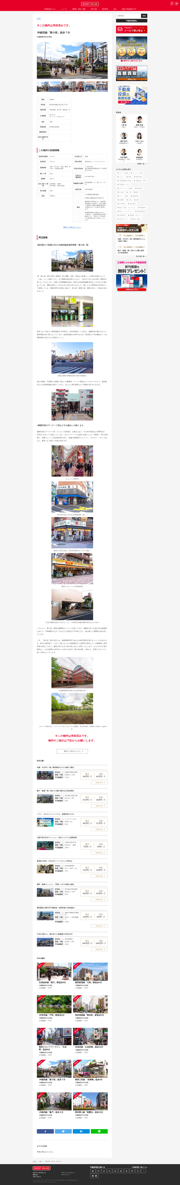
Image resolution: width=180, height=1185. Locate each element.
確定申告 (140, 188)
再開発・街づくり (135, 215)
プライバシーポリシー (68, 1172)
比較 (137, 200)
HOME (34, 1161)
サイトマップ (65, 1174)
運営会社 (35, 1174)
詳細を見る (99, 782)
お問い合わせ (37, 1176)
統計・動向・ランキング (127, 207)
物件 (40, 1161)
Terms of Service (71, 1180)
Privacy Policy (61, 1180)
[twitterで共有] (63, 1131)
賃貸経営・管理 (141, 180)
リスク (121, 177)
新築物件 (143, 207)
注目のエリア (123, 219)
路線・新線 (136, 219)
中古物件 (122, 204)
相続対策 (136, 196)
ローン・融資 (123, 196)
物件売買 (139, 177)
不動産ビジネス (124, 184)
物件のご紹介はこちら (72, 751)
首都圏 (121, 200)
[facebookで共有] (45, 1131)
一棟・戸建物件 (133, 192)
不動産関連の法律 (125, 180)
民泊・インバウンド (125, 211)
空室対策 (122, 215)
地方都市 (133, 204)
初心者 (121, 192)
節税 (129, 177)
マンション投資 (138, 173)
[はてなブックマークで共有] (81, 1131)
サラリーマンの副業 (125, 188)
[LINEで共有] (99, 1131)
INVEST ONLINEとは (39, 1172)
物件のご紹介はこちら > (72, 227)
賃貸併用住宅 (141, 211)
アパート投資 (123, 173)
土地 (129, 200)
